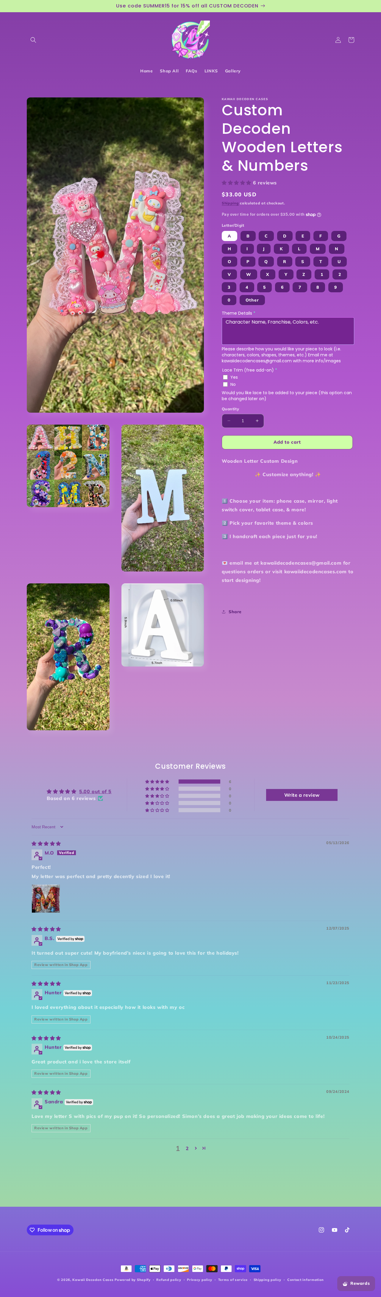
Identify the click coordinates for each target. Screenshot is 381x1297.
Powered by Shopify (133, 1280)
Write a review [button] (302, 795)
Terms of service (233, 1280)
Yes (234, 377)
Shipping (230, 203)
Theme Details (238, 313)
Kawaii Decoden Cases (92, 1280)
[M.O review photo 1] (46, 898)
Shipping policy (268, 1280)
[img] (46, 843)
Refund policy (168, 1280)
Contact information (305, 1280)
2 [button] (187, 1148)
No (233, 384)
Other (252, 300)
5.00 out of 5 (95, 791)
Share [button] (235, 611)
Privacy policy (199, 1280)
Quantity (230, 408)
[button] (33, 39)
